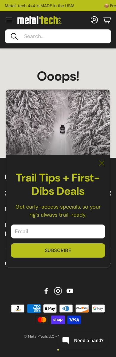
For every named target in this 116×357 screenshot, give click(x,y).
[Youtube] (69, 291)
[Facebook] (46, 291)
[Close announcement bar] (110, 4)
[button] (58, 36)
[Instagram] (58, 291)
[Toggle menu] (9, 19)
